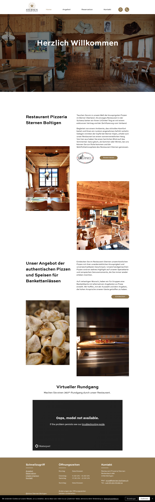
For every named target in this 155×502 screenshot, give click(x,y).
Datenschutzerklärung (111, 499)
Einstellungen (131, 499)
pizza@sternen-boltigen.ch (117, 481)
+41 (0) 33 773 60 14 (114, 483)
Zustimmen (144, 499)
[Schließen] (152, 498)
